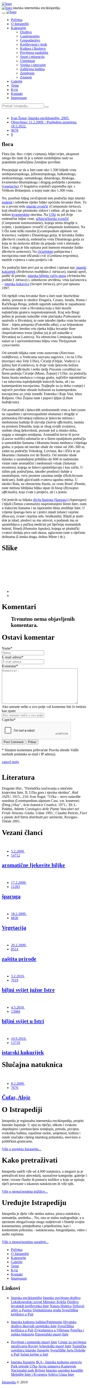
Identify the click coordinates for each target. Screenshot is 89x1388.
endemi (7, 202)
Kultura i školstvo (33, 48)
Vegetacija (14, 928)
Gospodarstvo (30, 40)
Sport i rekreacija (32, 57)
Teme (15, 85)
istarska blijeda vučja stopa (47, 276)
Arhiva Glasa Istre (61, 1374)
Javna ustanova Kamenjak (57, 1366)
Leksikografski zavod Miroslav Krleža (38, 1302)
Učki (52, 215)
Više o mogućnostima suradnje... (25, 1242)
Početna (16, 20)
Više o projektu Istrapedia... (21, 1149)
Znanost (26, 77)
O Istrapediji (20, 24)
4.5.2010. (18, 1007)
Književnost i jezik (33, 44)
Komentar (10, 666)
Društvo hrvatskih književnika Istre (45, 1304)
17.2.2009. (18, 882)
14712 (15, 855)
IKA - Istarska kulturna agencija (59, 1362)
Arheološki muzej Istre (55, 1346)
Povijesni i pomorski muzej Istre (34, 1342)
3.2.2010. (18, 976)
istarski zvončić (37, 206)
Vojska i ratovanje (33, 65)
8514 (14, 949)
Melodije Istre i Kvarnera (29, 1374)
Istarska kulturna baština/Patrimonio (36, 1322)
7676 (14, 1088)
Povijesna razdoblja (34, 53)
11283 (15, 887)
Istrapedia (9, 1382)
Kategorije (18, 28)
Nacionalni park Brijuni (28, 1370)
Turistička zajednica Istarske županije (48, 1348)
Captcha (9, 720)
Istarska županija (23, 1362)
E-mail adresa (12, 657)
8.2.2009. (18, 1083)
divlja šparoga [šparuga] (50, 500)
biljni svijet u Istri (23, 1021)
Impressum (19, 98)
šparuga (11, 896)
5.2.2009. (18, 851)
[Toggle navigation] (3, 13)
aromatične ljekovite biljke (33, 865)
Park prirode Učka (24, 1366)
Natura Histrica (61, 1306)
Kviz (14, 89)
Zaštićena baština (32, 69)
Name (7, 648)
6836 (14, 918)
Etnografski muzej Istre (51, 1334)
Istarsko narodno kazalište (64, 1370)
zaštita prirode (19, 959)
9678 (14, 130)
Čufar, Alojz (16, 1097)
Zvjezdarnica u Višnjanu (51, 1330)
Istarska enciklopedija (26, 1298)
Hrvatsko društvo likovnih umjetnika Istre (43, 1324)
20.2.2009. (18, 945)
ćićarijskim (45, 251)
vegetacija (10, 186)
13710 (15, 1043)
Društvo (26, 32)
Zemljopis (27, 73)
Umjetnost (27, 61)
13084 (15, 1011)
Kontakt (17, 94)
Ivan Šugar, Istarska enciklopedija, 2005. (40, 118)
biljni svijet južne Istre (28, 990)
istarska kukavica (17, 284)
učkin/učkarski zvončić (52, 219)
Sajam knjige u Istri (34, 1354)
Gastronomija (29, 36)
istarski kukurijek (23, 1052)
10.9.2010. (18, 1039)
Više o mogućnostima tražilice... (25, 1191)
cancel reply (10, 762)
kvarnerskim (20, 215)
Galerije (16, 81)
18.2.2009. (18, 914)
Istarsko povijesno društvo (62, 1298)
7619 (14, 980)
